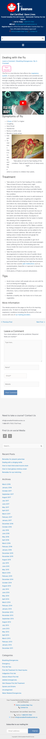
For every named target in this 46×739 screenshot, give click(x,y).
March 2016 (6, 543)
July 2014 (5, 589)
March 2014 (6, 602)
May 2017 (5, 507)
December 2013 (7, 612)
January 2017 (7, 520)
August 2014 (6, 586)
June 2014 (5, 592)
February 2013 (7, 642)
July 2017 (5, 501)
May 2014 (5, 596)
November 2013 (7, 615)
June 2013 (5, 628)
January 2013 (7, 645)
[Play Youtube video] (23, 102)
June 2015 (5, 566)
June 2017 (5, 504)
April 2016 (5, 540)
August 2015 (6, 560)
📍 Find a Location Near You (18, 31)
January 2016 (7, 550)
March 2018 (6, 484)
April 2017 (5, 510)
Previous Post (6, 322)
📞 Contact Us (32, 31)
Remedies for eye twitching (11, 472)
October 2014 (7, 583)
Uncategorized (7, 690)
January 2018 (7, 487)
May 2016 (5, 537)
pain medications (28, 264)
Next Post (40, 322)
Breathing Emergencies (24, 61)
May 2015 (5, 569)
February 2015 (7, 576)
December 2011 (7, 648)
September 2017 (8, 494)
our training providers (23, 315)
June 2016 (5, 533)
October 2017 (7, 491)
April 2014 (5, 599)
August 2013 (6, 622)
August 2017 (6, 497)
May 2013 (5, 632)
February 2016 (7, 546)
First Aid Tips (6, 667)
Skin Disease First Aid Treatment (13, 683)
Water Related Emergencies (11, 693)
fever (10, 121)
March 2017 (6, 514)
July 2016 (5, 530)
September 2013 (8, 619)
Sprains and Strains (9, 686)
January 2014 (7, 609)
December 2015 (7, 553)
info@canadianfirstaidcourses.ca (26, 24)
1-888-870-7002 (28, 22)
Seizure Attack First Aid (10, 677)
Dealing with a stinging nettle (12, 462)
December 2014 (7, 579)
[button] (23, 45)
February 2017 (7, 517)
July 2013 (5, 625)
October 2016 (7, 527)
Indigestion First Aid (9, 673)
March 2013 (6, 638)
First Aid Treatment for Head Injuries (14, 670)
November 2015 (7, 556)
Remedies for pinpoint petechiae (13, 459)
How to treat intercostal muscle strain (15, 465)
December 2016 (7, 524)
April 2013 (5, 635)
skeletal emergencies (9, 680)
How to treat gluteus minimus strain (14, 469)
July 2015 (5, 563)
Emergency (6, 663)
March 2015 (6, 573)
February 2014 (7, 605)
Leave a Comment (8, 61)
